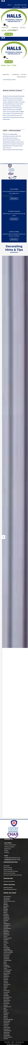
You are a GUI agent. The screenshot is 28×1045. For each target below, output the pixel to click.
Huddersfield (7, 960)
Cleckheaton (7, 928)
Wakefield (6, 1032)
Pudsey (6, 994)
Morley (6, 981)
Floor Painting (8, 867)
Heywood (6, 955)
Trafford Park (7, 1030)
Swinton (6, 1026)
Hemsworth (7, 954)
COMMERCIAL (14, 27)
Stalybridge (7, 1021)
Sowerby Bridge (8, 1019)
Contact (24, 7)
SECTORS (22, 27)
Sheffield (6, 1013)
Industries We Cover (20, 5)
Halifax (6, 946)
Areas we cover (10, 893)
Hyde (5, 962)
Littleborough (8, 970)
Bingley (6, 909)
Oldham (6, 986)
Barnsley (6, 906)
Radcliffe (6, 995)
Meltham (6, 974)
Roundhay (7, 1003)
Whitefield (7, 1035)
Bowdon (6, 914)
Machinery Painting (9, 873)
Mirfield (6, 979)
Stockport (6, 1022)
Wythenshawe (8, 1037)
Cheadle (6, 927)
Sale (5, 1008)
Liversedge (7, 971)
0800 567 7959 (8, 65)
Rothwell (6, 1002)
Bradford (6, 915)
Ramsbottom (7, 997)
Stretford (6, 1024)
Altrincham (7, 898)
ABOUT (9, 5)
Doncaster (7, 935)
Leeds (5, 968)
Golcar (5, 941)
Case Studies (16, 7)
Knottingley (7, 966)
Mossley (6, 982)
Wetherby (6, 1034)
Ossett (5, 987)
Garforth (6, 939)
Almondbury (7, 896)
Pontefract (7, 990)
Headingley (7, 949)
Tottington (7, 1029)
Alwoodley (7, 899)
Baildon (6, 904)
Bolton (5, 912)
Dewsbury (7, 931)
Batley (5, 907)
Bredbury (6, 917)
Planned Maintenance (10, 889)
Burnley (6, 920)
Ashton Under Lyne (9, 901)
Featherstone (8, 938)
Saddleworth (7, 1006)
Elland (5, 936)
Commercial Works (9, 881)
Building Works (8, 887)
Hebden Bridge (8, 950)
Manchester (7, 973)
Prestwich (6, 992)
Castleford (7, 923)
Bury (5, 922)
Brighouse (7, 919)
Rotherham (7, 1000)
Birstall (6, 911)
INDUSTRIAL (5, 27)
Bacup (5, 903)
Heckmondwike (8, 952)
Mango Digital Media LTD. (14, 1044)
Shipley (6, 1014)
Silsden (6, 1016)
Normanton (7, 984)
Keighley (6, 965)
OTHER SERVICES (13, 30)
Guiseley (6, 942)
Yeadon (6, 1038)
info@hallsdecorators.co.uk (12, 857)
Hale (5, 944)
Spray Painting (8, 869)
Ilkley (5, 963)
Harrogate (7, 947)
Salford (6, 1010)
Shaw (5, 1011)
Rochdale (6, 998)
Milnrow (6, 978)
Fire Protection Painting (11, 871)
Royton (6, 1005)
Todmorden (7, 1027)
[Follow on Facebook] (2, 1)
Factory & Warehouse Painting (12, 875)
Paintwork (7, 865)
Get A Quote (8, 34)
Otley (5, 989)
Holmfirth (6, 957)
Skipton (6, 1018)
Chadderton (7, 925)
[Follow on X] (4, 1)
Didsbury (6, 933)
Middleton (7, 976)
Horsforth (6, 958)
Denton (6, 930)
